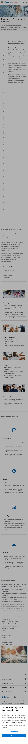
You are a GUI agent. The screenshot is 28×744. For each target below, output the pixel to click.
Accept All (13, 735)
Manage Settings (14, 731)
